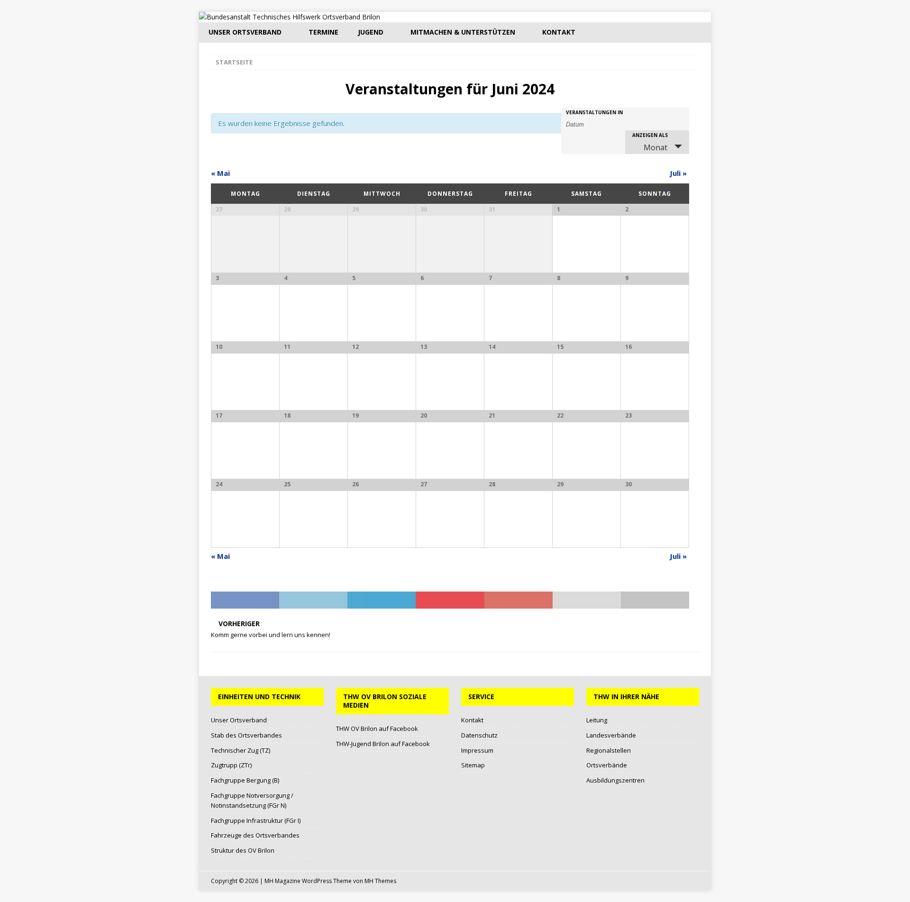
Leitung (596, 720)
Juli (678, 173)
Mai (220, 173)
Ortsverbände (606, 765)
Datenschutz (479, 735)
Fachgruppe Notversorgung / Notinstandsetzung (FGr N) (252, 800)
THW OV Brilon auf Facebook (377, 728)
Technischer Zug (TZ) (240, 750)
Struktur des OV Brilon (242, 850)
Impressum (477, 750)
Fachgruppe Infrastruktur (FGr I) (255, 820)
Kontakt (558, 31)
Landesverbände (611, 735)
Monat (655, 147)
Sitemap (473, 765)
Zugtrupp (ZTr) (231, 765)
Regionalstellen (608, 750)
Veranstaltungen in (594, 112)
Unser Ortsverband (245, 31)
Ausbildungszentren (615, 780)
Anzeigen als (650, 135)
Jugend (370, 31)
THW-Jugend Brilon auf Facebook (383, 743)
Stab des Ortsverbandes (246, 735)
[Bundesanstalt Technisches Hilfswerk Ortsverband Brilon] (289, 16)
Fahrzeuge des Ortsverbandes (255, 835)
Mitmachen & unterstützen (462, 31)
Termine (323, 31)
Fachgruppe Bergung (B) (245, 780)
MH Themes (380, 881)
